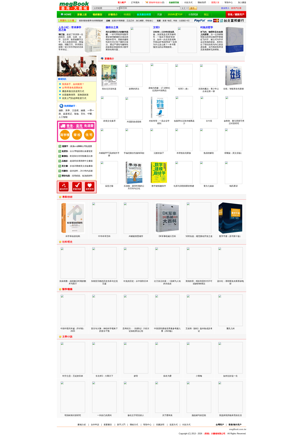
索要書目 (108, 424)
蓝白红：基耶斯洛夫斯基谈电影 (230, 282)
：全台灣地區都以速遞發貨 (77, 151)
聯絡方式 (134, 424)
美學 (67, 110)
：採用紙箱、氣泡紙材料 (81, 176)
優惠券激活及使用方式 (73, 91)
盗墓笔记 (67, 113)
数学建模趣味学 (159, 186)
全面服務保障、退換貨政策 (75, 94)
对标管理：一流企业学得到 (159, 122)
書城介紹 (81, 424)
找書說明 (160, 424)
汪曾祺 (75, 110)
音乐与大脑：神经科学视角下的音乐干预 (104, 329)
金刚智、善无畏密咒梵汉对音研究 (234, 122)
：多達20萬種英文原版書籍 (77, 166)
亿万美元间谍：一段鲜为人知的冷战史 (167, 282)
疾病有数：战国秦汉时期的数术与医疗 (72, 282)
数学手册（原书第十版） (230, 236)
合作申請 (95, 424)
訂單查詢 (135, 2)
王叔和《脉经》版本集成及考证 (199, 329)
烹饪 (83, 113)
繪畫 (83, 110)
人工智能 (63, 117)
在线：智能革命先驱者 (233, 89)
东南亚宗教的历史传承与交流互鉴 (104, 282)
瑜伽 (76, 113)
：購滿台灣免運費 (77, 146)
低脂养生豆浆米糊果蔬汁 (184, 122)
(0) (156, 2)
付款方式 (188, 2)
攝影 (61, 110)
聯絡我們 (202, 2)
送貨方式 (173, 424)
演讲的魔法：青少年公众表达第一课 (208, 90)
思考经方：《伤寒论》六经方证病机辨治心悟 (136, 329)
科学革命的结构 (73, 236)
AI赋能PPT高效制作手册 (109, 154)
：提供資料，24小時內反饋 (80, 171)
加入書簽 (242, 2)
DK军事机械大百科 (167, 236)
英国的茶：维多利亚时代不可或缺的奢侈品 (199, 282)
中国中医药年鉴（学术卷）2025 (72, 329)
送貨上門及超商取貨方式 (74, 98)
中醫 (89, 113)
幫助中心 (229, 2)
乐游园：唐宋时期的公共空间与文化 (134, 187)
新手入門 (121, 424)
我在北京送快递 (109, 89)
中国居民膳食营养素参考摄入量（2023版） (167, 329)
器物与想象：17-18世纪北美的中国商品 (159, 89)
